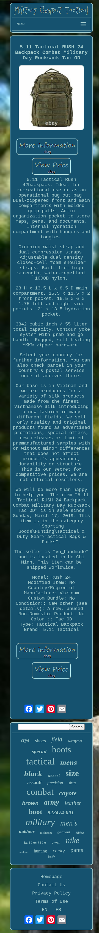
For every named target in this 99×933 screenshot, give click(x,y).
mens (68, 762)
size (72, 773)
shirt (72, 783)
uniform (24, 852)
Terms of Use (51, 901)
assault (34, 782)
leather (73, 803)
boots (61, 749)
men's (69, 823)
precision (55, 782)
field (56, 739)
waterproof (75, 741)
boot (35, 811)
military (40, 822)
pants (76, 849)
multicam (46, 832)
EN (44, 909)
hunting (40, 851)
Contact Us (51, 885)
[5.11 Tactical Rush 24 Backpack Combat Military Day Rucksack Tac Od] (51, 98)
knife (51, 857)
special (39, 751)
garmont (63, 832)
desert (54, 775)
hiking (80, 832)
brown (30, 803)
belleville (35, 843)
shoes (40, 741)
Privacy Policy (51, 893)
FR (58, 909)
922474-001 (61, 812)
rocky (59, 851)
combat (40, 792)
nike (72, 840)
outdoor (27, 831)
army (51, 802)
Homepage (51, 876)
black (33, 773)
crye (25, 740)
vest (55, 843)
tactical (40, 761)
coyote (68, 793)
